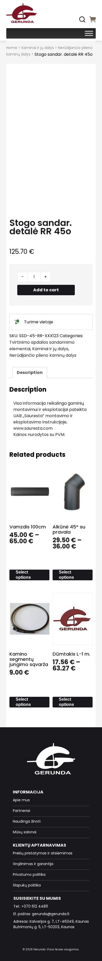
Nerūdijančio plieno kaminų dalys (42, 355)
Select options (23, 575)
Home (11, 47)
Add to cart (46, 290)
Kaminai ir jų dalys (37, 47)
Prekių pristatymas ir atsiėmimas (42, 853)
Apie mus (21, 800)
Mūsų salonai (24, 832)
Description (30, 372)
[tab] (29, 372)
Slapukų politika (27, 885)
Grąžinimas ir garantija (33, 863)
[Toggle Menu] (89, 33)
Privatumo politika (29, 874)
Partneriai (21, 810)
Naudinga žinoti (27, 821)
